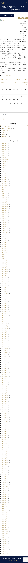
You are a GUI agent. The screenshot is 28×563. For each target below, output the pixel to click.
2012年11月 (5, 419)
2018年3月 (5, 305)
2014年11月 (5, 374)
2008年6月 (5, 518)
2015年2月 (5, 368)
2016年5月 (5, 339)
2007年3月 (5, 547)
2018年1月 (5, 309)
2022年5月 (5, 218)
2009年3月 (5, 500)
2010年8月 (5, 469)
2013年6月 (5, 407)
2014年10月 (5, 376)
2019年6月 (5, 279)
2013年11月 (5, 398)
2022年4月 (5, 220)
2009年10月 (5, 486)
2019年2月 (5, 287)
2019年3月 (5, 285)
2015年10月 (5, 352)
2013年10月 (5, 400)
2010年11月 (5, 463)
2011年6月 (5, 451)
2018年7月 (5, 299)
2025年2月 (5, 173)
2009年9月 (5, 488)
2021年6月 (5, 238)
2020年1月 (5, 268)
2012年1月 (5, 439)
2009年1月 (5, 504)
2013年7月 (5, 405)
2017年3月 (5, 325)
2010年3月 (5, 476)
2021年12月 (5, 228)
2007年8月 (5, 537)
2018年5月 (5, 301)
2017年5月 (5, 321)
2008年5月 (5, 520)
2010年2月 (5, 478)
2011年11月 (5, 441)
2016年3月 (5, 343)
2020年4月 (5, 262)
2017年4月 (5, 323)
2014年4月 (5, 388)
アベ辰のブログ (6, 126)
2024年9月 (5, 177)
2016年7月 (5, 335)
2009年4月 (5, 498)
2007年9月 (5, 535)
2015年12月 (5, 348)
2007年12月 (5, 530)
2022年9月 (5, 211)
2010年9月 (5, 467)
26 (10, 107)
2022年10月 (5, 209)
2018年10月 (5, 293)
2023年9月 (5, 187)
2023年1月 (5, 203)
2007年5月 (5, 543)
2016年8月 (5, 333)
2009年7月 (5, 492)
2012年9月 (5, 423)
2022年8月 (5, 213)
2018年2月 (5, 307)
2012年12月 (5, 417)
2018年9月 (5, 295)
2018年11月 (5, 291)
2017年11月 (5, 313)
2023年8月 (5, 189)
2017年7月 (5, 317)
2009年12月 (5, 482)
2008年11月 (5, 508)
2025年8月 (5, 165)
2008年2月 (5, 526)
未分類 (3, 134)
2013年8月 (5, 404)
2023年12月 (5, 181)
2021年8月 (5, 234)
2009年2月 (5, 502)
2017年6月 (5, 319)
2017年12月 (5, 311)
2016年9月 (5, 331)
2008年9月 (5, 512)
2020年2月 (5, 266)
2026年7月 (5, 146)
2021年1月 (5, 248)
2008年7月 (5, 516)
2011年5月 (5, 453)
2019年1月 (5, 289)
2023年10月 (5, 185)
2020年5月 (5, 260)
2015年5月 (5, 362)
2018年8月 (5, 297)
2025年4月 (5, 171)
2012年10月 (5, 421)
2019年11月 (5, 272)
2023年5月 (5, 195)
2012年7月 (5, 427)
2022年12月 (5, 205)
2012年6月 (5, 429)
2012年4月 (5, 433)
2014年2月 (5, 392)
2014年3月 (5, 390)
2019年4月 (5, 283)
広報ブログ (5, 132)
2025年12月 (5, 159)
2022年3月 (5, 222)
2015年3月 (5, 366)
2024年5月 (5, 179)
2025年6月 (5, 169)
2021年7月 (5, 236)
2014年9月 (5, 378)
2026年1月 (5, 157)
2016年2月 (5, 344)
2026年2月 (5, 155)
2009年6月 (5, 494)
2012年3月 (5, 435)
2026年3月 (5, 153)
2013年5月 (5, 409)
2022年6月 (5, 216)
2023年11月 (5, 183)
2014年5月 (5, 386)
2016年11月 (5, 329)
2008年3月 (5, 524)
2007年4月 (5, 545)
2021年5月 (5, 240)
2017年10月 (5, 315)
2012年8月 (5, 425)
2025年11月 (5, 161)
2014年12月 (5, 372)
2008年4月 (5, 522)
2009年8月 (5, 490)
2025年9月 (5, 163)
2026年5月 (5, 150)
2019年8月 (5, 278)
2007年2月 (5, 549)
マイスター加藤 (6, 128)
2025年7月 (5, 167)
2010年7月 (5, 470)
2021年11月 (5, 230)
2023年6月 (5, 193)
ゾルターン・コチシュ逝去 (6, 81)
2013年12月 (5, 396)
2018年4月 (5, 303)
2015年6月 (5, 360)
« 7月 (2, 119)
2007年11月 (5, 531)
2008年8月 (5, 514)
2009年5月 (5, 496)
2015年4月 (5, 364)
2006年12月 (5, 553)
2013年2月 (5, 413)
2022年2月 (5, 224)
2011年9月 (5, 445)
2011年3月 (5, 457)
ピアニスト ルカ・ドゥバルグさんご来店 (21, 82)
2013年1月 (5, 415)
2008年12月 (5, 506)
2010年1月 (5, 480)
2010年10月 (5, 465)
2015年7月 (5, 358)
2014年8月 (5, 380)
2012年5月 (5, 431)
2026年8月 (5, 144)
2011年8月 (5, 447)
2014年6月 (5, 384)
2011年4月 (5, 455)
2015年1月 (5, 370)
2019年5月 (5, 281)
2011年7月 (5, 449)
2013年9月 (5, 402)
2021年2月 (5, 246)
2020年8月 (5, 256)
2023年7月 (5, 191)
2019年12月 (5, 270)
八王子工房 (5, 130)
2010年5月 (5, 474)
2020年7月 (5, 258)
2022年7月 (5, 214)
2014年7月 (5, 382)
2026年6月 (5, 148)
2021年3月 (5, 244)
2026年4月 (5, 152)
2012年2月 (5, 437)
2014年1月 (5, 394)
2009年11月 (5, 484)
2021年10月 (5, 232)
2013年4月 (5, 411)
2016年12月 (5, 327)
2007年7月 (5, 539)
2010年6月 (5, 472)
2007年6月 (5, 541)
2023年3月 (5, 199)
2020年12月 (5, 250)
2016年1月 (5, 346)
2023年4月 (5, 197)
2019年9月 (5, 276)
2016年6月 (5, 337)
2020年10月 (5, 252)
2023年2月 (5, 201)
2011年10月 (5, 443)
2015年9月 (5, 354)
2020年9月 (5, 254)
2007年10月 (5, 533)
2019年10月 (5, 274)
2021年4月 (5, 242)
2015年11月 (5, 350)
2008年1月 (5, 528)
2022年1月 (5, 226)
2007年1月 (5, 551)
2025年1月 (5, 175)
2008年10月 (5, 510)
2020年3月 (5, 264)
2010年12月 (5, 461)
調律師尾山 (23, 18)
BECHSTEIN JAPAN (14, 560)
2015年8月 (5, 356)
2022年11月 (5, 207)
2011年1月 (5, 459)
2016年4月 (5, 340)
